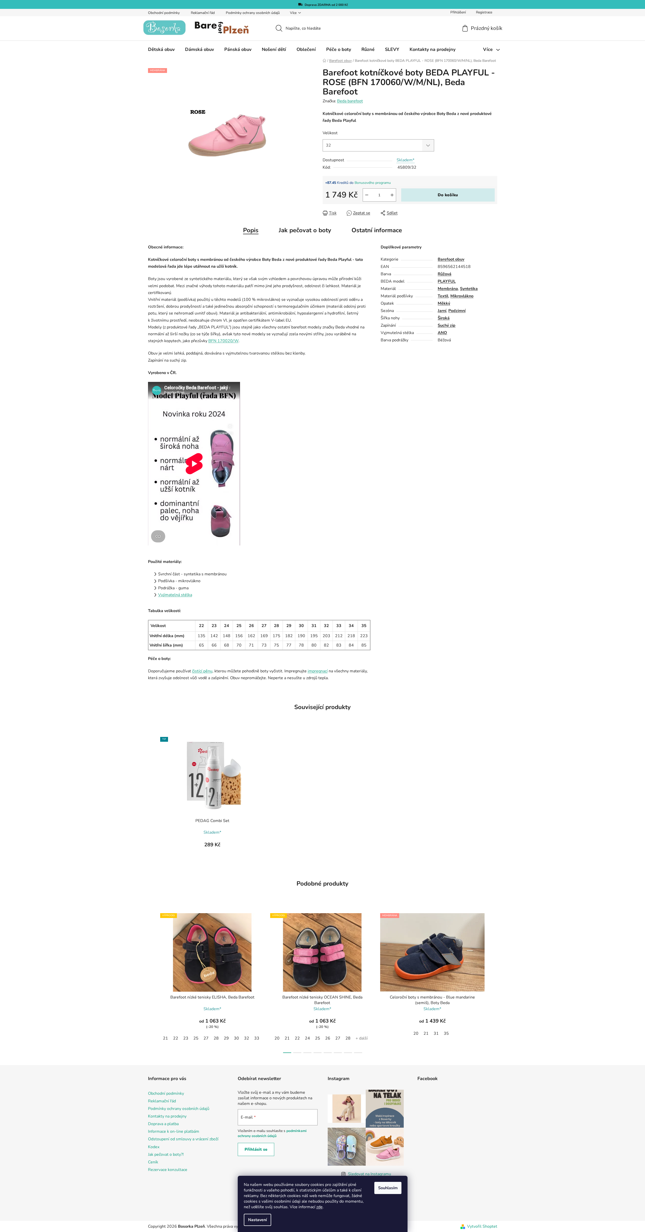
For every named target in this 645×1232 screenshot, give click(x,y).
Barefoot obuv (451, 259)
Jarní (442, 311)
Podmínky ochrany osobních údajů (253, 12)
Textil (443, 296)
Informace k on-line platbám (173, 1131)
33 (256, 1038)
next (493, 981)
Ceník (153, 1162)
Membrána (448, 288)
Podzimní (457, 311)
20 (277, 1038)
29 (226, 1038)
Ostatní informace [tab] (377, 230)
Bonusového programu (373, 182)
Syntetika (469, 288)
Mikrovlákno (461, 296)
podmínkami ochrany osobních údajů (272, 1133)
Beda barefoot (350, 101)
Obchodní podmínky (164, 12)
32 (246, 1038)
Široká (444, 318)
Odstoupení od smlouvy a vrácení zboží (183, 1139)
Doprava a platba (163, 1124)
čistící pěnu (202, 671)
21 (165, 1038)
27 (206, 1038)
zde (319, 1207)
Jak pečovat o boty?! (166, 1154)
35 (446, 1033)
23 (185, 1038)
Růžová (444, 274)
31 (436, 1033)
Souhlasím (388, 1188)
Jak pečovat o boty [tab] (305, 230)
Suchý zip (446, 325)
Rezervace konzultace (167, 1169)
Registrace (484, 12)
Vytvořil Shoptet (482, 1226)
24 (307, 1038)
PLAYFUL (447, 281)
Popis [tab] (251, 230)
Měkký (444, 303)
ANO (442, 333)
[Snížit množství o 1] (367, 195)
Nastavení (257, 1220)
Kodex (153, 1147)
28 (216, 1038)
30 (236, 1038)
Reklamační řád (203, 12)
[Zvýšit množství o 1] (392, 195)
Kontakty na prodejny (167, 1116)
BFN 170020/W (223, 341)
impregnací (318, 671)
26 (327, 1038)
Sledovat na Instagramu (369, 1174)
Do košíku (448, 195)
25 (195, 1038)
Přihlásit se (256, 1149)
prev (152, 981)
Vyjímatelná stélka (175, 595)
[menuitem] (161, 49)
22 (175, 1038)
